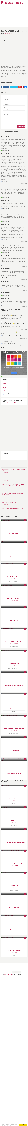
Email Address (6, 102)
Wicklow (12, 909)
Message (5, 112)
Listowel (12, 930)
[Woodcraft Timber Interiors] (14, 628)
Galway (12, 800)
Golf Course (6, 457)
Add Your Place (16, 972)
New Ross (12, 844)
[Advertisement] (7, 429)
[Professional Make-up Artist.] (14, 563)
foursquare (5, 391)
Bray (12, 822)
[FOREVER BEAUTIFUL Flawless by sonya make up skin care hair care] (14, 894)
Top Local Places (8, 974)
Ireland (11, 33)
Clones (4, 383)
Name (4, 97)
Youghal (12, 887)
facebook (5, 388)
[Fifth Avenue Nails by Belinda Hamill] (14, 759)
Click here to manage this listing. (10, 402)
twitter (4, 390)
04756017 (5, 387)
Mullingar (12, 952)
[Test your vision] (14, 363)
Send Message (21, 126)
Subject (4, 107)
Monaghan (7, 33)
